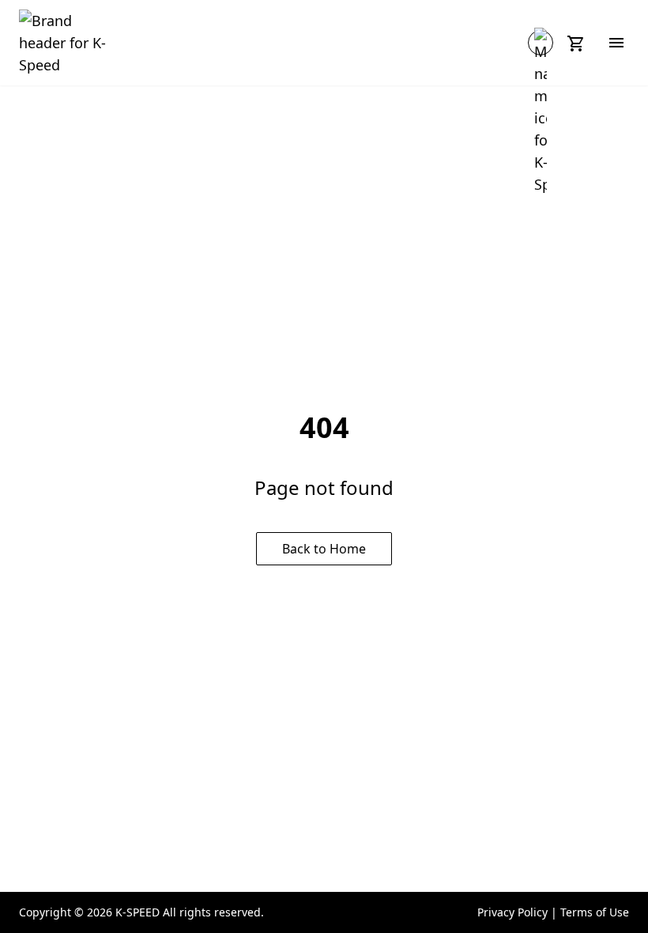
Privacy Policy (512, 912)
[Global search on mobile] (540, 42)
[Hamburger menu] (616, 43)
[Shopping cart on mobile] (578, 42)
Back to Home (324, 548)
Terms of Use (594, 912)
